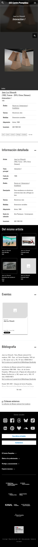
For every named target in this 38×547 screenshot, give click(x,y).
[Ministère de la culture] (19, 529)
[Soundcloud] (25, 429)
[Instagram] (5, 421)
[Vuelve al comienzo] (33, 542)
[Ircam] (26, 485)
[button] (19, 150)
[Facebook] (12, 421)
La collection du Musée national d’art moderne (16, 404)
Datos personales (26, 539)
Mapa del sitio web (13, 539)
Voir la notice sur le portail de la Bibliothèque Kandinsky (19, 362)
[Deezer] (19, 429)
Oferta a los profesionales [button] (10, 458)
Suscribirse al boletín (19, 436)
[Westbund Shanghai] (27, 506)
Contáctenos (19, 443)
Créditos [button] (3, 88)
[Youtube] (32, 429)
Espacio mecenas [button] (7, 469)
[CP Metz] (13, 495)
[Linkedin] (5, 429)
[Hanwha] (19, 517)
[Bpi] (13, 485)
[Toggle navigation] (35, 2)
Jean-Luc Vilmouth (9, 92)
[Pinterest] (12, 429)
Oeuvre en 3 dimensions (19, 106)
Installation (15, 108)
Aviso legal (5, 539)
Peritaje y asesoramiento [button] (10, 464)
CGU (19, 539)
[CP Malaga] (24, 495)
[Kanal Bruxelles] (13, 506)
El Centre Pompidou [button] (8, 453)
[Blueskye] (25, 421)
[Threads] (19, 421)
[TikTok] (32, 421)
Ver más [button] (19, 390)
